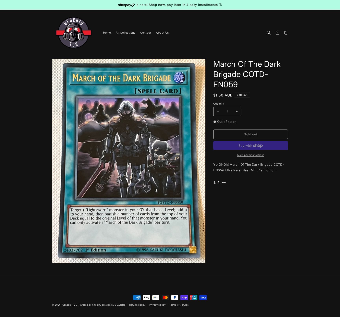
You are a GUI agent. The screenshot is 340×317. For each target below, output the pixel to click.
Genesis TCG (69, 304)
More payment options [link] (250, 154)
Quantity (218, 103)
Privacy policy (157, 304)
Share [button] (222, 182)
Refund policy (137, 304)
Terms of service (178, 304)
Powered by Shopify (89, 304)
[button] (268, 32)
